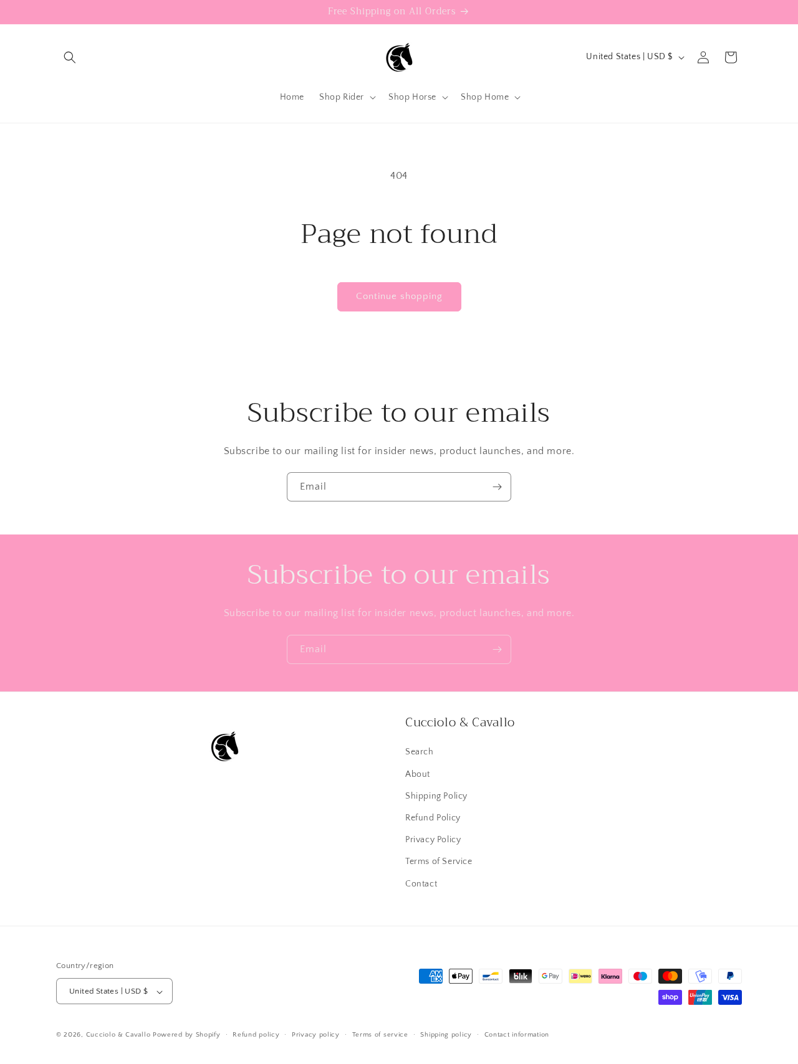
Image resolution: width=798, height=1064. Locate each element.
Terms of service (380, 1034)
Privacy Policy (433, 840)
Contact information (516, 1034)
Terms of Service (439, 862)
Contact (421, 883)
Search (419, 752)
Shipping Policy (436, 795)
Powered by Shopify (187, 1035)
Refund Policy (433, 817)
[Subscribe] (497, 486)
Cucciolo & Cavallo (118, 1035)
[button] (70, 57)
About (417, 774)
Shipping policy (446, 1034)
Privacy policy (316, 1034)
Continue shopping (399, 296)
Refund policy (256, 1034)
